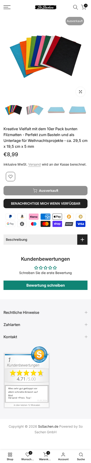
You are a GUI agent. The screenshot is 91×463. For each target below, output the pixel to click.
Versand (34, 164)
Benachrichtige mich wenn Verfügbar (45, 203)
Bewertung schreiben (45, 285)
